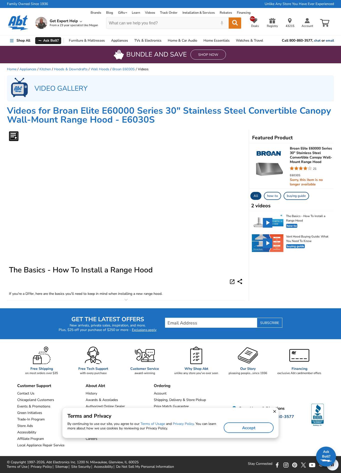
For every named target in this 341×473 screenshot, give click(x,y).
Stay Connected (260, 464)
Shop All (23, 40)
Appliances (119, 40)
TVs (148, 40)
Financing (244, 12)
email (330, 40)
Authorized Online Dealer (105, 406)
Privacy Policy (41, 467)
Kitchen (45, 69)
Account (160, 393)
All (256, 196)
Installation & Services (198, 12)
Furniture (87, 40)
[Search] (235, 23)
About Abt (95, 386)
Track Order (168, 12)
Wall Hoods (100, 69)
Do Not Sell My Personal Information (145, 467)
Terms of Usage (153, 423)
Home (216, 40)
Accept (248, 428)
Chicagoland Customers (35, 399)
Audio (182, 40)
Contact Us (25, 393)
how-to (272, 196)
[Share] (240, 281)
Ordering (162, 386)
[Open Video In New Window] (233, 281)
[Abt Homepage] (18, 22)
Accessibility (103, 467)
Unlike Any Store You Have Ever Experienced (299, 4)
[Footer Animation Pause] (333, 465)
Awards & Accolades (102, 399)
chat (317, 40)
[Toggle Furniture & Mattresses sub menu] (107, 40)
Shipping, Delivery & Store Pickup (180, 399)
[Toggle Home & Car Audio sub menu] (199, 40)
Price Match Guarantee (171, 406)
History (91, 393)
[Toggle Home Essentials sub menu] (232, 40)
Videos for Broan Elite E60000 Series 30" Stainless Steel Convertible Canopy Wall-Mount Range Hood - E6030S (169, 115)
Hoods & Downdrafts (71, 69)
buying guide (296, 196)
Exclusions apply (144, 330)
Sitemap (61, 467)
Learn (136, 12)
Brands (96, 12)
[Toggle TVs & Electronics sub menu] (164, 40)
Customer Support (34, 386)
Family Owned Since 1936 (27, 4)
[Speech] (222, 23)
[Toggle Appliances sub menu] (130, 40)
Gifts (121, 12)
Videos (150, 12)
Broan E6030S (123, 69)
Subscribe (269, 322)
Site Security (81, 467)
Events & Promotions (33, 406)
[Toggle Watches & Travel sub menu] (265, 40)
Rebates (226, 12)
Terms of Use (17, 467)
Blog (109, 12)
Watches (249, 40)
